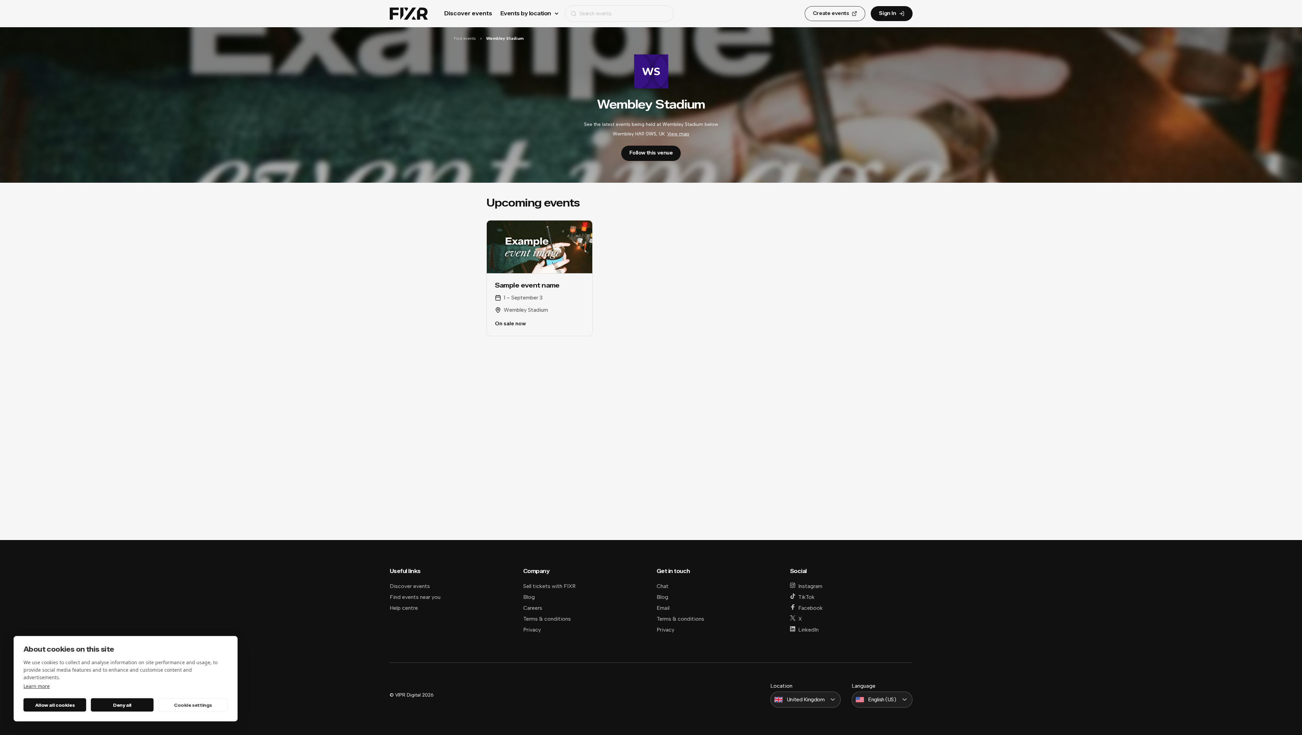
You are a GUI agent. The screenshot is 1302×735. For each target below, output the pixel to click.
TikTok (806, 597)
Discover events (468, 13)
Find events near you (415, 597)
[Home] (409, 13)
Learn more (36, 686)
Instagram (810, 586)
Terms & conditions (547, 619)
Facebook (810, 608)
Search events (595, 13)
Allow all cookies (55, 705)
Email (663, 608)
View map (678, 134)
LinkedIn (808, 629)
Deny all (122, 705)
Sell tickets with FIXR (549, 586)
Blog (529, 597)
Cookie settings (193, 705)
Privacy (532, 629)
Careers (532, 608)
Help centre (404, 608)
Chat (663, 586)
